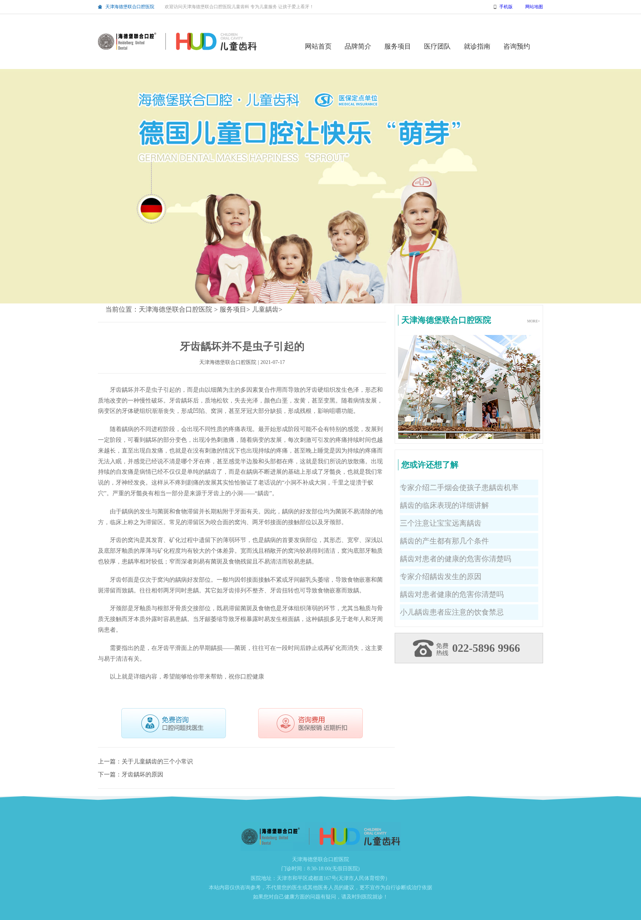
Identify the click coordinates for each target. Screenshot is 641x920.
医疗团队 (437, 46)
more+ (533, 321)
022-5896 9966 (486, 648)
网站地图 (534, 6)
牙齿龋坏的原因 (142, 774)
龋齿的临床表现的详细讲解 (444, 505)
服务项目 (397, 46)
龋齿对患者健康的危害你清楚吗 (452, 594)
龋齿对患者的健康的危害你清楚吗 (455, 559)
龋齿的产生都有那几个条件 (444, 541)
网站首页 (318, 46)
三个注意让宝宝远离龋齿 (440, 523)
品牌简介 (358, 46)
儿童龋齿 (265, 309)
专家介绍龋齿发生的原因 (440, 576)
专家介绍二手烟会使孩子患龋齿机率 (459, 487)
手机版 (506, 6)
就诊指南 (477, 46)
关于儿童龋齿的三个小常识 (157, 761)
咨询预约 (516, 46)
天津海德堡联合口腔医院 (129, 6)
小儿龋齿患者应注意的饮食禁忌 (452, 612)
